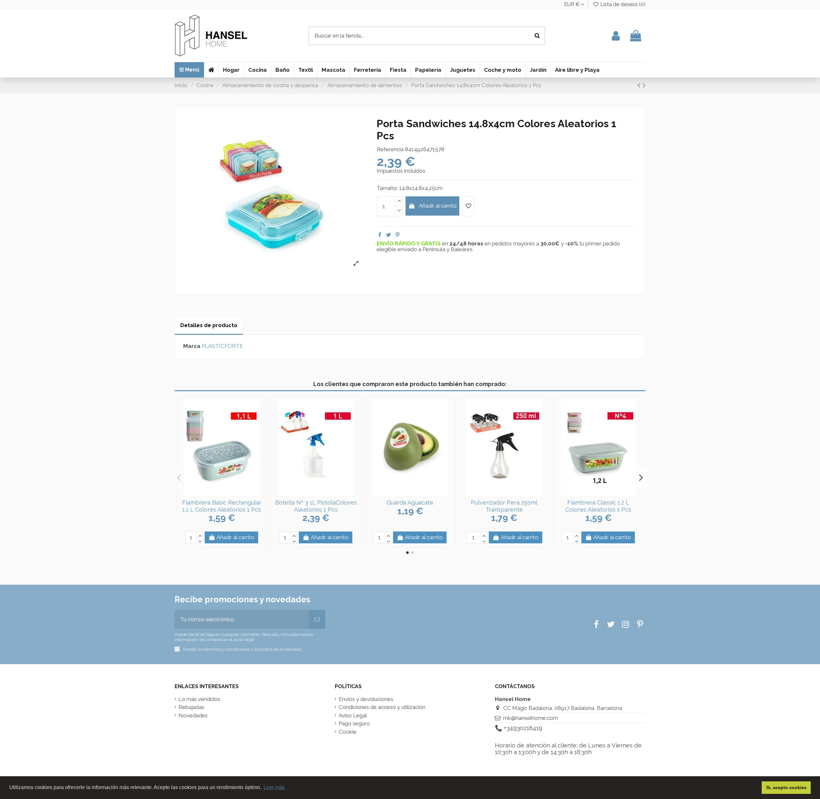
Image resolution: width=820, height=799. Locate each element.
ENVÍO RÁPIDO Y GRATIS (409, 243)
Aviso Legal (353, 716)
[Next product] (644, 85)
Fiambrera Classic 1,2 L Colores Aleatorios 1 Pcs (598, 506)
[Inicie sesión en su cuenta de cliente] (616, 35)
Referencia (390, 149)
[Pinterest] (397, 235)
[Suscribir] (317, 619)
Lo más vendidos (199, 699)
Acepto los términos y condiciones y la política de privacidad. (242, 649)
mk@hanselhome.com (530, 718)
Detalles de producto (208, 325)
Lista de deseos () (622, 4)
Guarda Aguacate (410, 502)
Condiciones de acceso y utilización (382, 707)
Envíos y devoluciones (366, 699)
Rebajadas (191, 707)
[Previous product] (640, 85)
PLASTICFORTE (222, 346)
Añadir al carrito (438, 205)
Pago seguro (354, 724)
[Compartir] (379, 235)
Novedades (193, 716)
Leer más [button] (274, 787)
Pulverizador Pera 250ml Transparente (504, 506)
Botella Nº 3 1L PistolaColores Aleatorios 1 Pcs (316, 506)
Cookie (348, 732)
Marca (192, 346)
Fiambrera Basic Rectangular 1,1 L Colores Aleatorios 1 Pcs (221, 506)
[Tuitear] (388, 235)
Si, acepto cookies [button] (786, 787)
